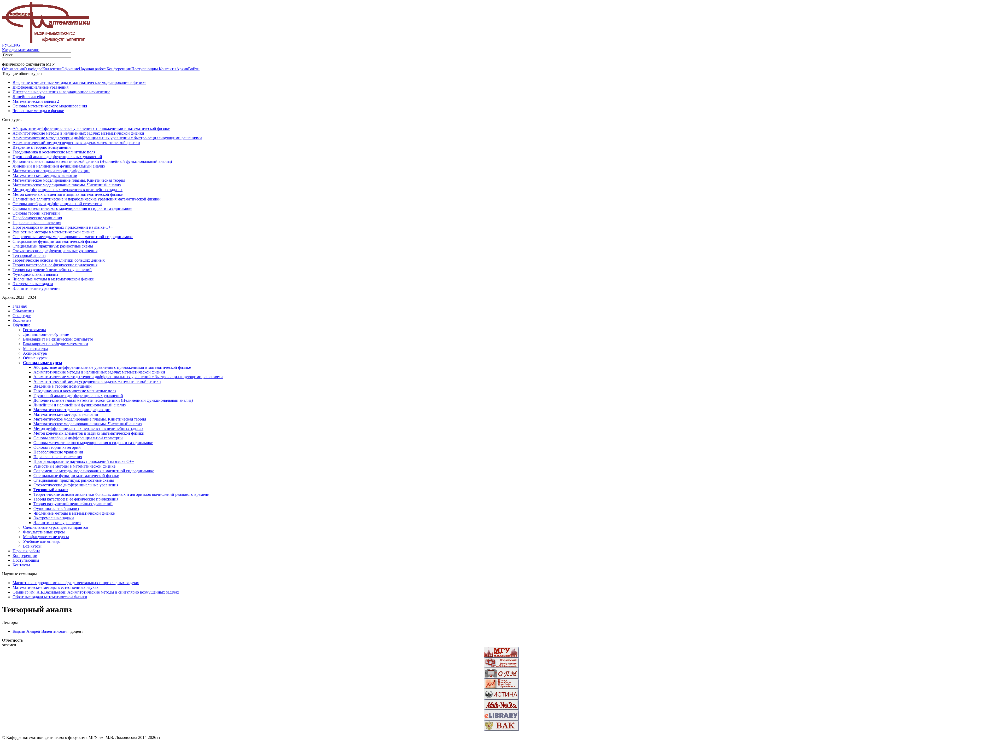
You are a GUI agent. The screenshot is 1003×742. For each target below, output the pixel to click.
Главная (20, 306)
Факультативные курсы (44, 532)
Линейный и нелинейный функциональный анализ (59, 166)
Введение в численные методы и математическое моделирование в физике (79, 82)
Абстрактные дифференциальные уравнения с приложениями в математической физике (91, 128)
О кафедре (33, 69)
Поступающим (145, 69)
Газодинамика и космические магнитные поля (54, 152)
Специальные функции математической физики (55, 241)
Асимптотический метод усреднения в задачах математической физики (76, 142)
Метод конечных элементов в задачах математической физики (68, 194)
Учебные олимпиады (42, 541)
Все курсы (32, 546)
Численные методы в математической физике (53, 279)
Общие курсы (35, 358)
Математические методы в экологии (45, 175)
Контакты (167, 69)
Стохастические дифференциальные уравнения (55, 251)
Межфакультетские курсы (46, 536)
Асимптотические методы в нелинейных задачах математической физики (78, 133)
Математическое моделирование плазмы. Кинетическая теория (69, 180)
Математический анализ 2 (36, 101)
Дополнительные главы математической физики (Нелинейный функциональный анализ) (92, 161)
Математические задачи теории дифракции (51, 171)
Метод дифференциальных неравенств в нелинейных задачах (68, 189)
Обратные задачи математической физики (50, 597)
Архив (182, 69)
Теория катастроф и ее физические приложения (55, 265)
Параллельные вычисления (37, 222)
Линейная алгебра (29, 96)
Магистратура (35, 348)
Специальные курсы (42, 362)
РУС (6, 45)
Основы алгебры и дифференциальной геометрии (57, 204)
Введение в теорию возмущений (42, 147)
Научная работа (93, 69)
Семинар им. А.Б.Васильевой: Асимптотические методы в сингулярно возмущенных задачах (96, 592)
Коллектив (51, 69)
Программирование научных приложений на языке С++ (63, 227)
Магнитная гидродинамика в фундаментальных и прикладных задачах (76, 582)
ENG (15, 45)
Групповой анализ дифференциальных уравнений (57, 156)
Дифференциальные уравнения (40, 87)
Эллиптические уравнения (36, 288)
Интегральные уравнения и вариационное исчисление (61, 92)
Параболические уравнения (37, 218)
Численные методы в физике (38, 110)
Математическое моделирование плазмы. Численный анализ (67, 185)
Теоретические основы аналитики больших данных (59, 260)
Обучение (70, 69)
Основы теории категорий (36, 213)
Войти (194, 69)
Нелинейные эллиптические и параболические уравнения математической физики (87, 199)
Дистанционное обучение (46, 334)
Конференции (119, 69)
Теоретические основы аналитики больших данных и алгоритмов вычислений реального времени (121, 494)
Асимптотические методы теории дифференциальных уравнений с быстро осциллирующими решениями (107, 138)
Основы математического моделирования (50, 106)
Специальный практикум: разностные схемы (53, 246)
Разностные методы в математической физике (54, 232)
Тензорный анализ (29, 255)
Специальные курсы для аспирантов (55, 527)
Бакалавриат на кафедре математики (55, 344)
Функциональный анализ (35, 274)
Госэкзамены (34, 329)
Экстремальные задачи (33, 283)
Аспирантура (35, 353)
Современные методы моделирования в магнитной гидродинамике (73, 236)
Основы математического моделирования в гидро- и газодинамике (72, 208)
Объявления (13, 69)
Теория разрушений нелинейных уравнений (52, 269)
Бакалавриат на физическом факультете (58, 339)
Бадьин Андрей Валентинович (40, 631)
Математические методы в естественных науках (55, 587)
